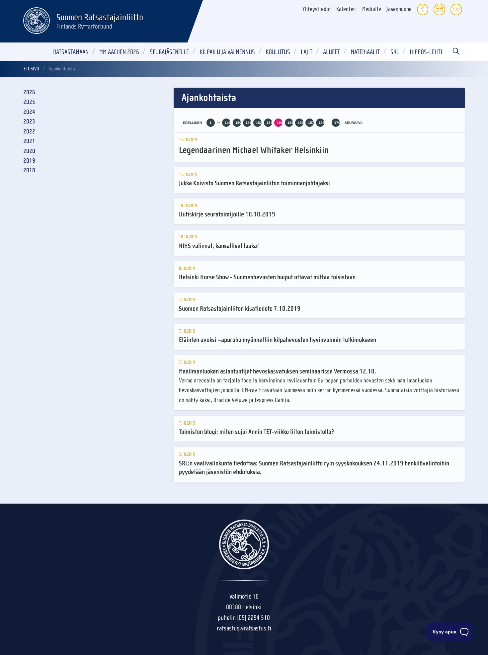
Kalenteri (346, 9)
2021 (29, 141)
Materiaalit (365, 52)
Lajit (306, 52)
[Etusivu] (36, 20)
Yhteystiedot (316, 9)
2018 (29, 170)
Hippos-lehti (426, 52)
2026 (29, 92)
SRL (394, 52)
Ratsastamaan (71, 52)
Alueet (331, 52)
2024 (29, 112)
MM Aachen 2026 (119, 52)
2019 (29, 160)
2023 (29, 121)
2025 (29, 102)
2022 (29, 131)
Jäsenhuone (399, 9)
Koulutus (278, 52)
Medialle (371, 9)
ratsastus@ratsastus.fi (244, 628)
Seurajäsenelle (169, 52)
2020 (29, 151)
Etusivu (31, 69)
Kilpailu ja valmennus (227, 52)
